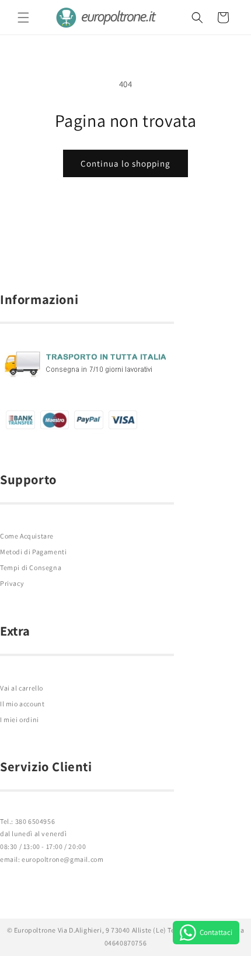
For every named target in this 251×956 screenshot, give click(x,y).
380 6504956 (35, 821)
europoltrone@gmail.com (62, 859)
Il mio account (22, 703)
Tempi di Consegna (30, 567)
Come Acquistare (27, 536)
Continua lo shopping (125, 163)
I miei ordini (19, 719)
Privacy (12, 583)
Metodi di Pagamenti (33, 551)
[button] (23, 17)
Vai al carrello (21, 688)
